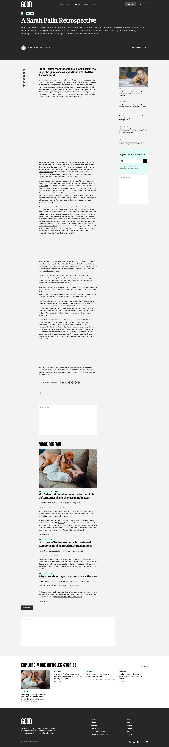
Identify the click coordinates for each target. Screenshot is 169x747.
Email (122, 157)
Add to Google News (139, 48)
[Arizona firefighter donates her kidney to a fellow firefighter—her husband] (133, 140)
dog (66, 516)
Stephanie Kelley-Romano (47, 586)
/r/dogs (61, 523)
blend (52, 162)
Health (85, 4)
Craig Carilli (43, 555)
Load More (27, 607)
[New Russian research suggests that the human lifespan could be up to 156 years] (133, 103)
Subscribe (130, 4)
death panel (90, 287)
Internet (122, 113)
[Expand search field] (140, 4)
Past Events (59, 491)
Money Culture (124, 126)
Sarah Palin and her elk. (64, 233)
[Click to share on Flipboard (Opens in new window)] (24, 79)
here (58, 266)
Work (121, 89)
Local (121, 139)
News (62, 4)
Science (77, 4)
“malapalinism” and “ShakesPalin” (72, 308)
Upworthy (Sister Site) (99, 734)
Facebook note (52, 271)
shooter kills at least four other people (68, 597)
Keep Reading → (44, 534)
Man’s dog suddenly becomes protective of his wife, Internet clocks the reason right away (66, 496)
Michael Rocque (62, 586)
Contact (94, 725)
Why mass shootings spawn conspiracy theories (68, 576)
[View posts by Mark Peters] (23, 47)
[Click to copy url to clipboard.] (24, 85)
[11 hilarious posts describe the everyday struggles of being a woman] (133, 676)
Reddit (88, 520)
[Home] (22, 13)
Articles (30, 13)
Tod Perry (42, 507)
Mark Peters (34, 48)
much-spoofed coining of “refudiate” (52, 85)
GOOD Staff (50, 507)
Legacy (50, 491)
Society (69, 4)
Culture (93, 4)
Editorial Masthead (98, 731)
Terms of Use (123, 167)
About (93, 722)
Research (122, 102)
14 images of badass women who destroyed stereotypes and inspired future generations (65, 544)
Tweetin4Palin (44, 325)
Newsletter (95, 728)
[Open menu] (145, 4)
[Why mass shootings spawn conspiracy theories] (100, 675)
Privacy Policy (133, 167)
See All (143, 666)
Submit (145, 161)
